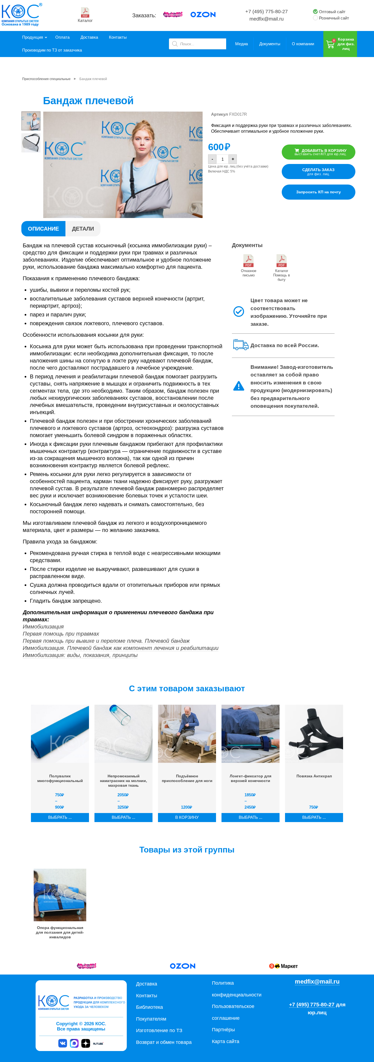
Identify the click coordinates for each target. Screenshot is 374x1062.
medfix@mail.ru (266, 19)
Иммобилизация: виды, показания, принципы (80, 655)
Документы (269, 43)
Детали (83, 229)
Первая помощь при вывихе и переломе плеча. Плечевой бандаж (106, 641)
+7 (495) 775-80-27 (266, 11)
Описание (43, 229)
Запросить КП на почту (318, 192)
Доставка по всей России (284, 345)
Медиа (241, 43)
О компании (303, 43)
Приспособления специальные (46, 79)
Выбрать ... (60, 817)
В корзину (187, 817)
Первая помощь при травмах (61, 634)
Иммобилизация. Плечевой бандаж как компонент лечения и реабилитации (120, 648)
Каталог (85, 20)
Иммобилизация (43, 627)
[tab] (43, 228)
